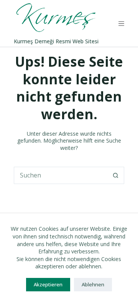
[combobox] (60, 175)
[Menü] (121, 23)
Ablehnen (93, 284)
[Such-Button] (115, 175)
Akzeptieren (48, 284)
